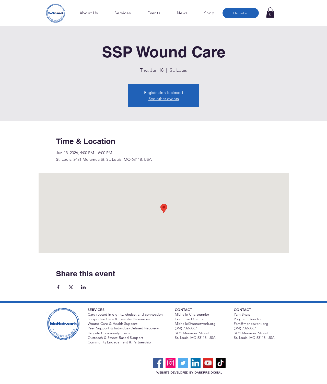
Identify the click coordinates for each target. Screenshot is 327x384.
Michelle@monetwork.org (195, 323)
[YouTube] (208, 363)
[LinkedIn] (196, 363)
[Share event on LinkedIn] (83, 287)
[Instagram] (171, 363)
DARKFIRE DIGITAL (208, 372)
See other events (163, 98)
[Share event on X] (70, 287)
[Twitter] (183, 363)
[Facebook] (158, 363)
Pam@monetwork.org (251, 323)
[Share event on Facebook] (58, 287)
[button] (270, 12)
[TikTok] (221, 363)
